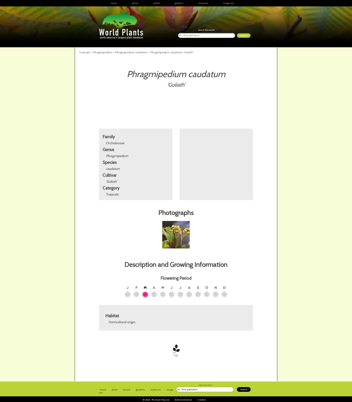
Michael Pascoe (161, 399)
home (114, 3)
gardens (179, 3)
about (135, 3)
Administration (183, 399)
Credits (201, 399)
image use (228, 3)
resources (155, 389)
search (156, 3)
